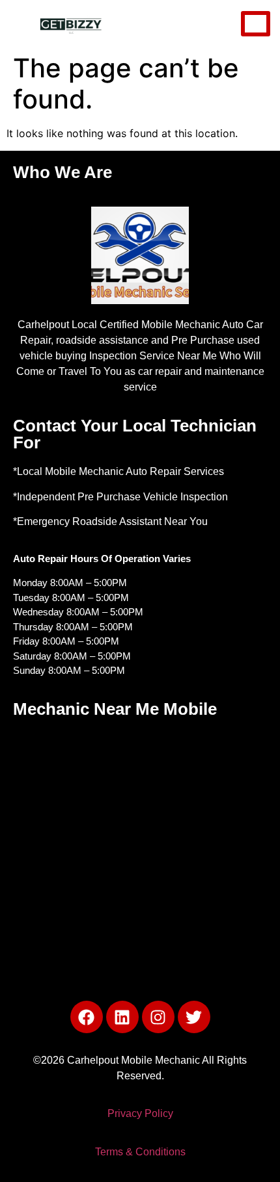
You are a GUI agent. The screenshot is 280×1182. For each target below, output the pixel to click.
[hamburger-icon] (255, 23)
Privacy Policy (140, 1113)
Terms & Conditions (140, 1151)
